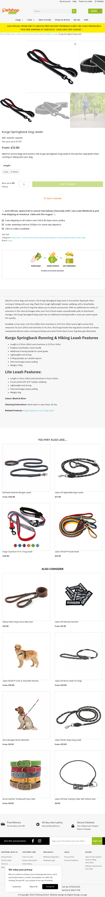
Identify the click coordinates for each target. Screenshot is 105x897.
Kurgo (10, 240)
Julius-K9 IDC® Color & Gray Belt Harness (21, 681)
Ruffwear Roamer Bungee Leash (17, 492)
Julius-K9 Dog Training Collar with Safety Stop (75, 799)
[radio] (6, 172)
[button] (19, 20)
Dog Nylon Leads (51, 34)
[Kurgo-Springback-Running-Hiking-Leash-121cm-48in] (52, 67)
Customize (16, 886)
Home (2, 34)
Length (6, 165)
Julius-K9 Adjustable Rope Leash (69, 492)
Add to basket (68, 184)
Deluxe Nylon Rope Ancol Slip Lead (18, 622)
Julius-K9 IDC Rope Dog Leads (68, 740)
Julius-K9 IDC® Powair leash (67, 551)
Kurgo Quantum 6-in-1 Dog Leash (38, 410)
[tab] (52, 295)
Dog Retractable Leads (72, 237)
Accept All (50, 886)
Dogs (84, 237)
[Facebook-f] (33, 841)
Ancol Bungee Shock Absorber (16, 740)
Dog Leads (39, 34)
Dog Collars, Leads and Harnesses (19, 34)
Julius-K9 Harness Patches (66, 622)
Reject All (34, 886)
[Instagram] (39, 841)
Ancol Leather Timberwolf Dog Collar (19, 799)
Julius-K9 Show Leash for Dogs (68, 681)
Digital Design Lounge (77, 894)
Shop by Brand (62, 19)
